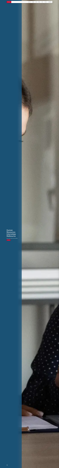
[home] (9, 2)
